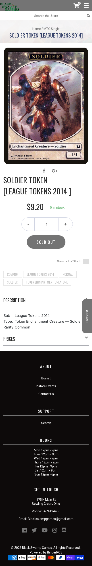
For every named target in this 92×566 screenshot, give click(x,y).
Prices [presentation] (9, 338)
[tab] (46, 302)
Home (36, 29)
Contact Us (46, 394)
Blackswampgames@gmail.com (50, 519)
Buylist (46, 378)
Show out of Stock (68, 261)
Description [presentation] (14, 300)
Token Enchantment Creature (47, 282)
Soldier (12, 282)
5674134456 (51, 511)
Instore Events (46, 386)
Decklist (87, 316)
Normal (68, 274)
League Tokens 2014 (40, 274)
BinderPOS (55, 552)
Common (13, 274)
